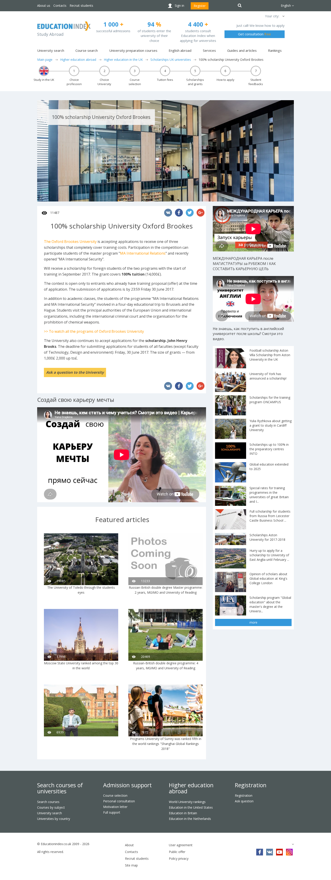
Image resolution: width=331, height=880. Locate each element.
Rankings (275, 50)
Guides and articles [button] (242, 50)
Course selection (115, 795)
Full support (111, 812)
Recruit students (81, 5)
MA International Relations (143, 253)
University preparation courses (133, 50)
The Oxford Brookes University (70, 241)
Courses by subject (51, 807)
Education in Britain (183, 813)
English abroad (180, 50)
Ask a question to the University (75, 372)
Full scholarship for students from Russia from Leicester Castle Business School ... (269, 516)
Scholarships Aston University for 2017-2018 (267, 537)
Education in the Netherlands (190, 819)
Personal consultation (119, 801)
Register (200, 6)
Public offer (177, 852)
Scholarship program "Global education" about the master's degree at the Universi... (270, 604)
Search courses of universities (60, 788)
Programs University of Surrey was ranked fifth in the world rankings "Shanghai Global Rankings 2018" (165, 744)
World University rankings (187, 802)
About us (43, 5)
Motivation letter (115, 807)
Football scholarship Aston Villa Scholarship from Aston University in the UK (269, 355)
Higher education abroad (78, 59)
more (253, 622)
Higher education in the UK (123, 59)
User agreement (181, 845)
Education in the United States (191, 807)
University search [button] (50, 50)
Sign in (179, 5)
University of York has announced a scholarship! (267, 376)
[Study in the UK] (43, 70)
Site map (131, 865)
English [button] (286, 5)
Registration (250, 785)
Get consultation (254, 34)
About (129, 845)
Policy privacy (178, 858)
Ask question (244, 801)
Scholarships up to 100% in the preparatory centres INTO (269, 449)
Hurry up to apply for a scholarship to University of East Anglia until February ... (269, 555)
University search (49, 813)
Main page (44, 59)
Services (209, 50)
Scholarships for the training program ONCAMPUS (269, 399)
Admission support (127, 785)
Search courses (48, 802)
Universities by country (53, 819)
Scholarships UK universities (170, 59)
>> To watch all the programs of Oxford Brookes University (94, 331)
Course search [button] (86, 50)
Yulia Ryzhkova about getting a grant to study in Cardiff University (270, 425)
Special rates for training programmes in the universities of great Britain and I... (269, 495)
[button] (283, 16)
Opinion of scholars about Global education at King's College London (268, 578)
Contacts (59, 5)
